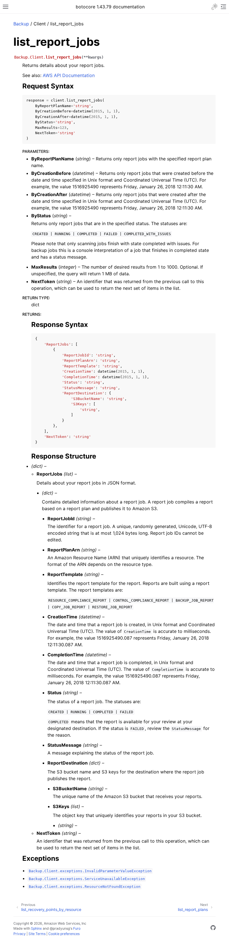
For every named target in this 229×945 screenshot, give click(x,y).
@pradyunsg (60, 928)
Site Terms (37, 934)
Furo (76, 928)
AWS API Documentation (69, 75)
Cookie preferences (64, 934)
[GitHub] (213, 928)
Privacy (19, 934)
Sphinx (36, 928)
